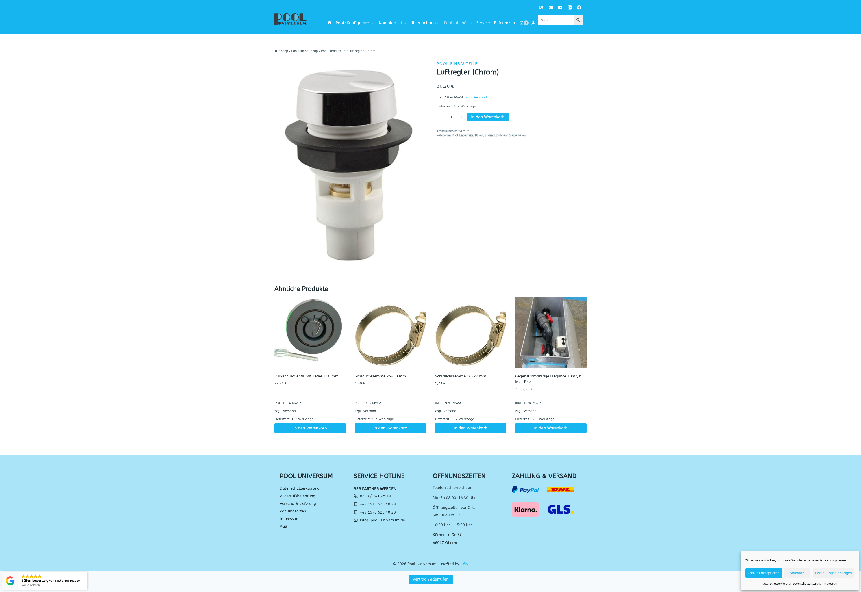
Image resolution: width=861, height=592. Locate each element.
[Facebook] (579, 7)
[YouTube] (560, 7)
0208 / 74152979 (375, 496)
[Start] (276, 51)
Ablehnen (797, 573)
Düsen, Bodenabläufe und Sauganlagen (500, 135)
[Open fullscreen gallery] (420, 272)
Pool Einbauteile (457, 63)
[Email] (551, 7)
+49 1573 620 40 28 (378, 512)
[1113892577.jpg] (349, 167)
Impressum (830, 583)
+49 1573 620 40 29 (378, 504)
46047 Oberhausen (450, 542)
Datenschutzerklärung (776, 583)
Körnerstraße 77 (447, 534)
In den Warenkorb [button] (310, 428)
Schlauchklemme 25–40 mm (380, 376)
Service (483, 22)
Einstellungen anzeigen (833, 573)
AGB (283, 526)
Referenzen (504, 22)
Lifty (464, 564)
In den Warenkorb (488, 117)
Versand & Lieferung (298, 503)
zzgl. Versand (476, 97)
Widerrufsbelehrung (297, 496)
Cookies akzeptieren (763, 573)
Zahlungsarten (293, 511)
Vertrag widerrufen (431, 579)
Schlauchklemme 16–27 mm (460, 376)
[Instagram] (569, 7)
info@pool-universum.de (382, 520)
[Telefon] (541, 7)
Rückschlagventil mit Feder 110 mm (306, 376)
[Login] (533, 23)
